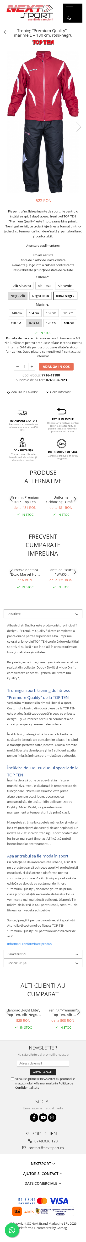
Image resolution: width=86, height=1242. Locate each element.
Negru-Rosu (40, 296)
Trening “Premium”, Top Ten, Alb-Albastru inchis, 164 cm (63, 1012)
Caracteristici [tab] (16, 954)
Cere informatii (60, 392)
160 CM (33, 323)
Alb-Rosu (44, 286)
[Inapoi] (3, 32)
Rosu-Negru (65, 296)
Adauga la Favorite (24, 392)
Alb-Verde (65, 286)
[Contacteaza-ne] (68, 18)
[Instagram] (52, 1117)
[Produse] (70, 9)
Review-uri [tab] (17, 963)
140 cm (17, 313)
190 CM (16, 323)
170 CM (51, 323)
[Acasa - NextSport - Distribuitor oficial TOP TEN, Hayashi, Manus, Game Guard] (30, 13)
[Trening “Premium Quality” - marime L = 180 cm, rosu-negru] (43, 122)
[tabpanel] (43, 122)
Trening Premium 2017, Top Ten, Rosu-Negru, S (25, 499)
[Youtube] (43, 1117)
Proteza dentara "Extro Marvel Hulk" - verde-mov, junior (25, 572)
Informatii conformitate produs (29, 944)
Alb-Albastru (22, 286)
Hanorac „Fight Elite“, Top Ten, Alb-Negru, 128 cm (23, 1012)
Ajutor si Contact (41, 1173)
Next (78, 127)
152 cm (51, 313)
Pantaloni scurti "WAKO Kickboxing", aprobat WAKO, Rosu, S (61, 572)
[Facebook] (34, 1117)
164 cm (34, 313)
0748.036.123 (45, 1141)
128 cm (68, 313)
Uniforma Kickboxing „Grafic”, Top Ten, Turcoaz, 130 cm (60, 499)
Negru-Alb (18, 296)
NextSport (41, 1163)
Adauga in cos (56, 366)
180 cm (69, 323)
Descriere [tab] (14, 613)
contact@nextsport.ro (45, 1147)
